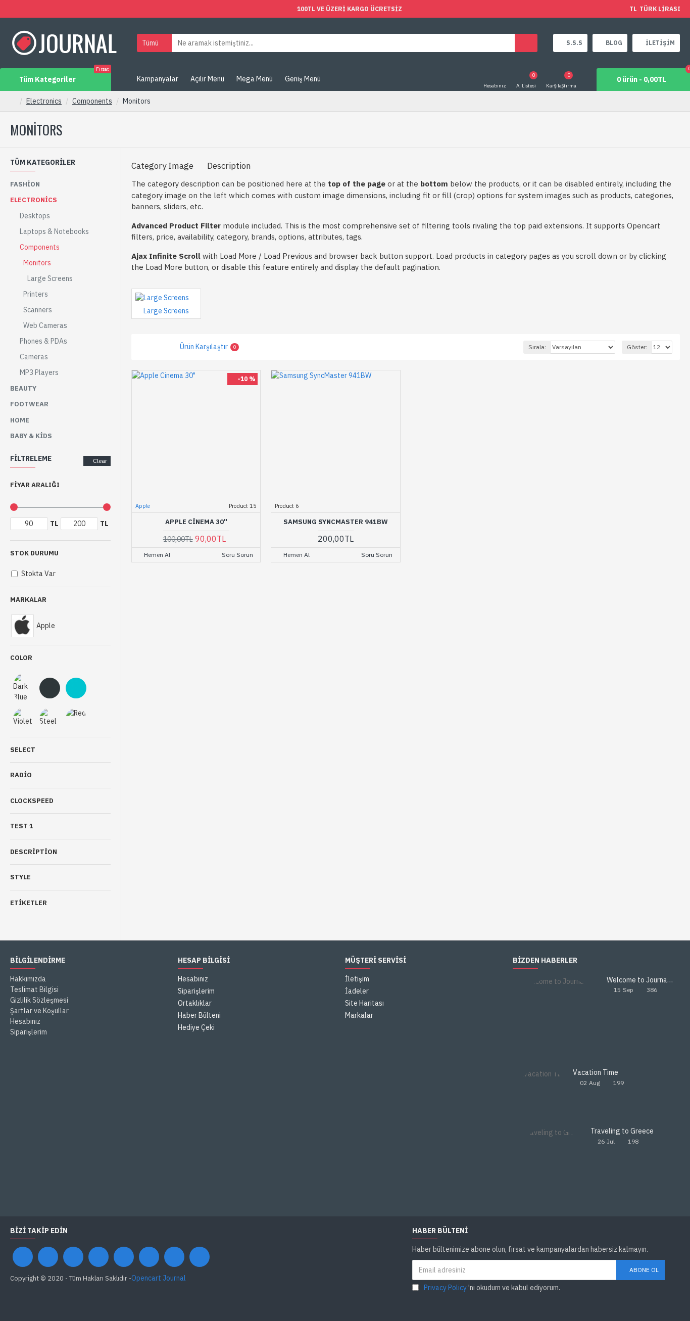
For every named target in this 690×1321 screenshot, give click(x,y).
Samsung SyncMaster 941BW (335, 522)
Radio (21, 775)
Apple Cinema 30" (196, 522)
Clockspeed (32, 800)
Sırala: (537, 347)
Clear (100, 460)
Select (22, 749)
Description (33, 851)
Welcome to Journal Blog (640, 980)
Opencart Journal (158, 1278)
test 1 (21, 826)
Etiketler (28, 903)
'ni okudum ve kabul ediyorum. (492, 1287)
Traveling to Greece (622, 1131)
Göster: (637, 347)
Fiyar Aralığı (35, 485)
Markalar (28, 599)
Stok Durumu (34, 553)
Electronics (44, 101)
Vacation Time (595, 1072)
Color (21, 657)
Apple (142, 505)
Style (20, 877)
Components (92, 101)
